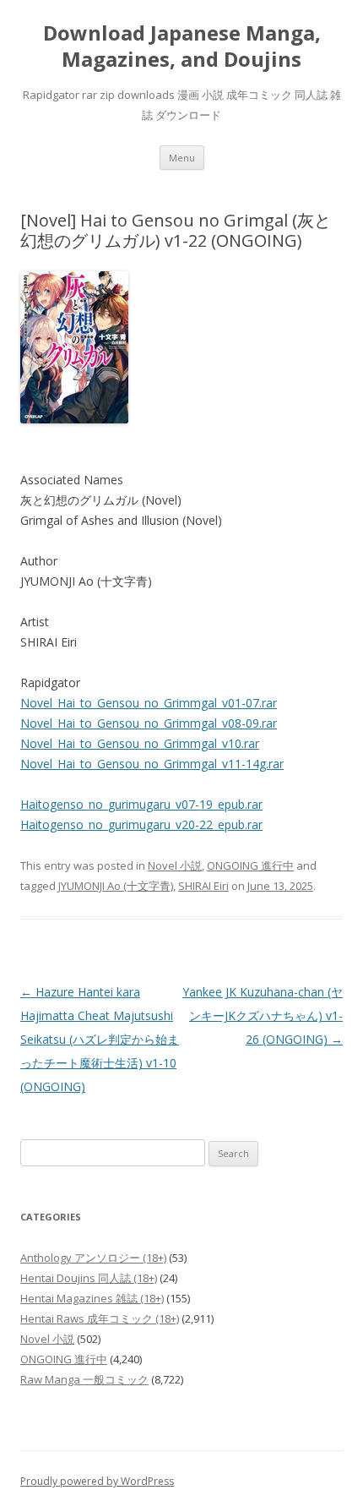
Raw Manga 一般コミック (84, 1379)
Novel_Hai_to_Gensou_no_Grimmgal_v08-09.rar (148, 723)
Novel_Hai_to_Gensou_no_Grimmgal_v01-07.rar (148, 703)
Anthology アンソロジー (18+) (93, 1257)
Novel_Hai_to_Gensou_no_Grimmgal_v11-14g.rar (152, 764)
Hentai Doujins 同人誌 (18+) (88, 1277)
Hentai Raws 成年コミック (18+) (99, 1318)
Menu (182, 157)
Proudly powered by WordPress (97, 1481)
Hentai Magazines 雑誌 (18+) (92, 1298)
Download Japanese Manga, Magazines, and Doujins (182, 46)
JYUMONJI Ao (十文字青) (115, 885)
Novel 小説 (175, 865)
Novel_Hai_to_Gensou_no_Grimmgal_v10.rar (139, 743)
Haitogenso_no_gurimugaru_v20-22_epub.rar (141, 824)
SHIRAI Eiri (203, 885)
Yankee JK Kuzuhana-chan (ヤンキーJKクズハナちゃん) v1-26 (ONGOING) (262, 1015)
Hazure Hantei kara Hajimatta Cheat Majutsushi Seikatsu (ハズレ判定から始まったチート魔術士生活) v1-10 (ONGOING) (99, 1039)
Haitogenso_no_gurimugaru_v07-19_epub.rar (141, 804)
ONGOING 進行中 (250, 865)
